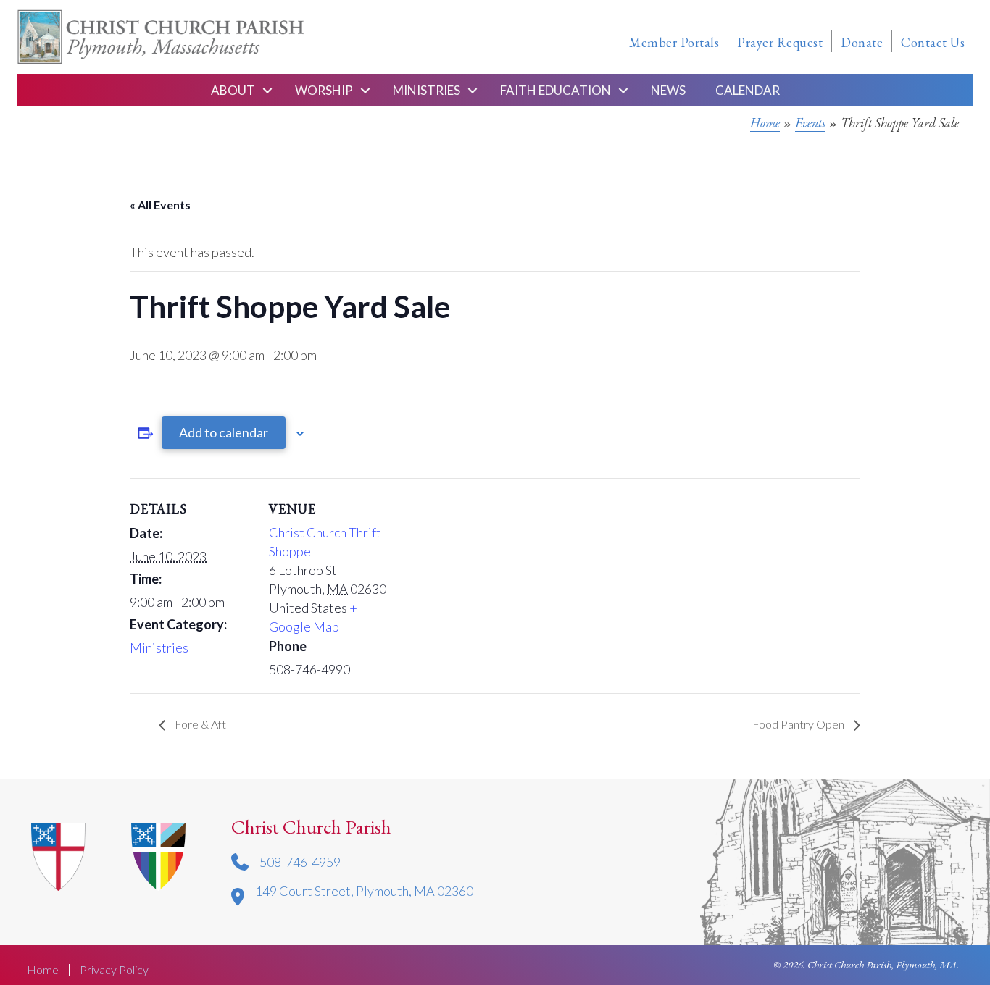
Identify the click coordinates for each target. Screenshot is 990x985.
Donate (862, 42)
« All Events (160, 204)
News (668, 90)
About (233, 90)
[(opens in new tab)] (158, 855)
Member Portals (674, 42)
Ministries (426, 90)
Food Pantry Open (799, 724)
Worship (324, 90)
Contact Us (933, 42)
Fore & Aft (199, 724)
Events (810, 122)
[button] (267, 90)
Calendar (747, 90)
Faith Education (555, 90)
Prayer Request (780, 42)
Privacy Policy (114, 970)
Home (765, 122)
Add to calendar (223, 432)
